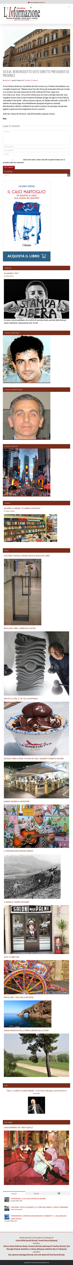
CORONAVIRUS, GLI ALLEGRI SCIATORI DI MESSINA (28, 1198)
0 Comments (35, 80)
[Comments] (59, 1193)
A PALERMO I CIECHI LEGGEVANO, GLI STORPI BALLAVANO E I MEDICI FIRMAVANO (39, 1207)
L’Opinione (7, 503)
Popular (14, 1193)
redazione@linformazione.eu (37, 2)
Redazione (7, 80)
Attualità (28, 80)
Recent (36, 1193)
